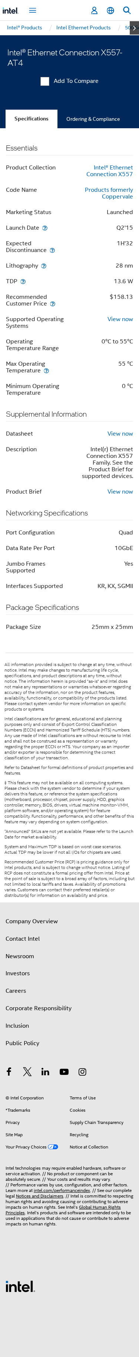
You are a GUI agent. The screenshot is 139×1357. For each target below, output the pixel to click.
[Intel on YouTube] (64, 1073)
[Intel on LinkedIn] (45, 1073)
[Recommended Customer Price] (53, 303)
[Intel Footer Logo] (20, 1286)
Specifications (31, 118)
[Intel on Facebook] (9, 1073)
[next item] (134, 28)
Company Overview (32, 921)
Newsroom (20, 956)
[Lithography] (44, 265)
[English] (110, 10)
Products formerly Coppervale (109, 193)
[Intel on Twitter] (27, 1073)
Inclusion (17, 1026)
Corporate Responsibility (39, 1008)
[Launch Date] (45, 227)
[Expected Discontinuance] (52, 250)
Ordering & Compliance (93, 119)
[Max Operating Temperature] (46, 370)
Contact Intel (23, 939)
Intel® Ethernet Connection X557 (109, 171)
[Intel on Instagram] (82, 1073)
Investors (18, 973)
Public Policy (22, 1043)
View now (120, 319)
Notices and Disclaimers (39, 1196)
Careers (16, 991)
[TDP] (23, 281)
